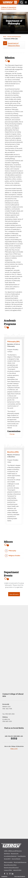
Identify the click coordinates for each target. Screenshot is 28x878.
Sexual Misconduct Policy (10, 865)
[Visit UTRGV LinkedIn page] (12, 874)
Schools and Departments (14, 36)
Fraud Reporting (22, 856)
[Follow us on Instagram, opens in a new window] (14, 738)
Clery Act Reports (16, 858)
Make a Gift (14, 749)
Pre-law (12, 434)
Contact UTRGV (8, 870)
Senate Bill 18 (7, 858)
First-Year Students (19, 876)
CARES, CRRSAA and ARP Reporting (13, 851)
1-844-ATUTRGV (17, 870)
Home (4, 36)
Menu (5, 43)
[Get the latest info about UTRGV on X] (7, 874)
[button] (21, 2)
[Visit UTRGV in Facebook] (5, 874)
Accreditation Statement (10, 856)
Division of (8, 9)
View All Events (14, 594)
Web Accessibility (8, 862)
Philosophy (12, 551)
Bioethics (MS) (13, 452)
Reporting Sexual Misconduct (11, 867)
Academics (4, 876)
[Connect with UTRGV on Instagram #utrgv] (10, 874)
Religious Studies (14, 555)
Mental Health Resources (20, 862)
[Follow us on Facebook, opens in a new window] (12, 738)
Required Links (14, 853)
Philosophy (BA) (13, 341)
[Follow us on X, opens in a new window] (16, 738)
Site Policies (7, 853)
